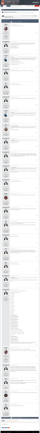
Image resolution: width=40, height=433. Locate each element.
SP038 (37, 432)
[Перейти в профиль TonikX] (6, 383)
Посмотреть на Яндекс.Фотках (14, 47)
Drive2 (6, 34)
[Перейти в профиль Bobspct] (6, 198)
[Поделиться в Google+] (4, 427)
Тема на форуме (6, 37)
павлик (5, 24)
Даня (6, 262)
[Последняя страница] (21, 21)
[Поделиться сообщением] (37, 24)
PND (6, 83)
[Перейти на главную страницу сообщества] (2, 6)
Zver (6, 391)
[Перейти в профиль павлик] (6, 28)
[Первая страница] (2, 21)
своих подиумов (23, 383)
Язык (2, 432)
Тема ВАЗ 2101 (34, 432)
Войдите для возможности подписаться (27, 15)
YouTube (6, 35)
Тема (5, 432)
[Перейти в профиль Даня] (6, 267)
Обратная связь (9, 432)
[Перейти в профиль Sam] (6, 129)
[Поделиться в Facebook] (3, 427)
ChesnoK (6, 55)
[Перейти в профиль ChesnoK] (6, 60)
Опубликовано (14, 24)
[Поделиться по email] (8, 427)
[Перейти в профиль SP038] (2, 12)
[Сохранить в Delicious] (6, 427)
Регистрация (37, 5)
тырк (11, 382)
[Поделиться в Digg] (5, 427)
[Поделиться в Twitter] (1, 427)
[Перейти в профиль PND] (6, 87)
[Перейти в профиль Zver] (6, 395)
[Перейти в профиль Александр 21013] (3, 16)
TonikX (6, 378)
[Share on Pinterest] (9, 427)
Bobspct (5, 193)
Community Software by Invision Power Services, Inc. (21, 431)
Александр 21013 (10, 17)
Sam (6, 124)
